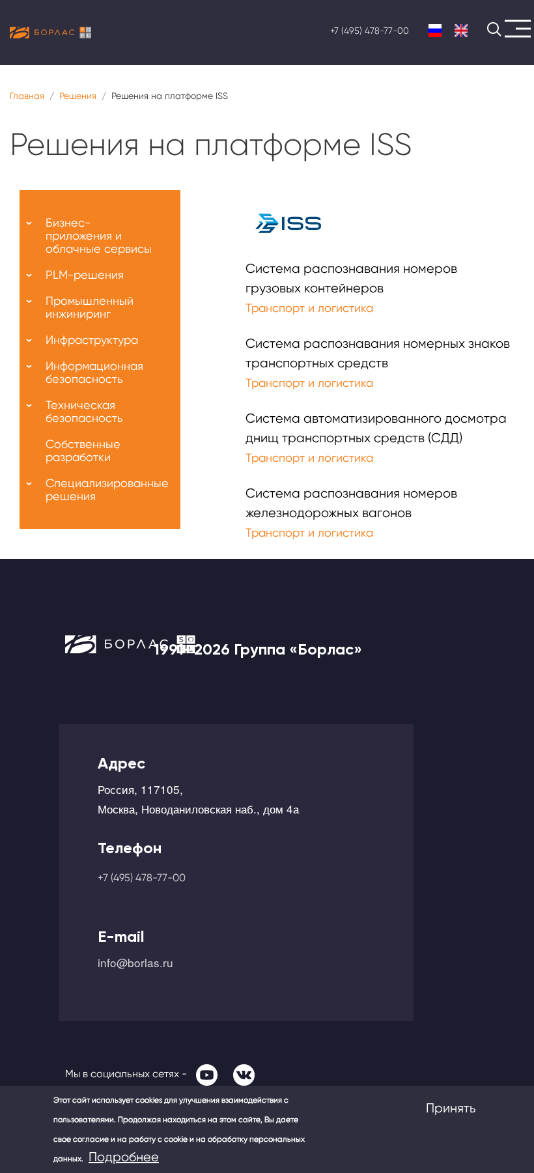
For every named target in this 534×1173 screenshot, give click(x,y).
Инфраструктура (92, 339)
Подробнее (124, 1157)
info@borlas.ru (135, 962)
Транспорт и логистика (309, 308)
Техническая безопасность (84, 411)
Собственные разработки (83, 450)
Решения (77, 95)
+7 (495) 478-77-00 (369, 30)
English (461, 31)
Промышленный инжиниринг (90, 307)
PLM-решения (85, 274)
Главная (27, 95)
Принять (450, 1108)
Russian (435, 31)
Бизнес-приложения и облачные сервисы (99, 235)
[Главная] (50, 32)
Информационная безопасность (94, 372)
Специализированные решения (107, 489)
